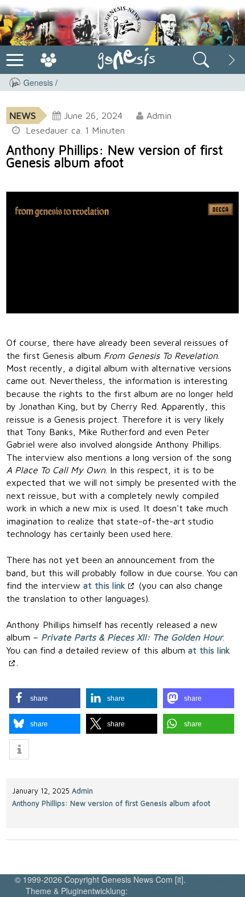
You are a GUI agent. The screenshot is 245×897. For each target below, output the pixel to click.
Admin (82, 791)
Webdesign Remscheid (174, 890)
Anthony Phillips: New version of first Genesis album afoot (111, 803)
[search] (201, 60)
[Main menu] (14, 58)
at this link (104, 585)
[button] (44, 698)
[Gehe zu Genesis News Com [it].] (14, 82)
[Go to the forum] (48, 60)
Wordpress (209, 879)
